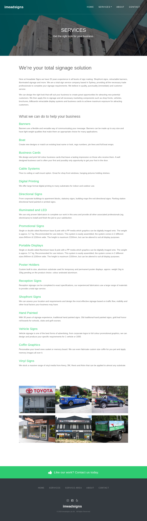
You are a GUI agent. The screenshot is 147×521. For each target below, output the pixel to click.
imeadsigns (13, 7)
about (120, 7)
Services (104, 7)
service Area (73, 488)
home (90, 7)
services (55, 488)
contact (134, 7)
